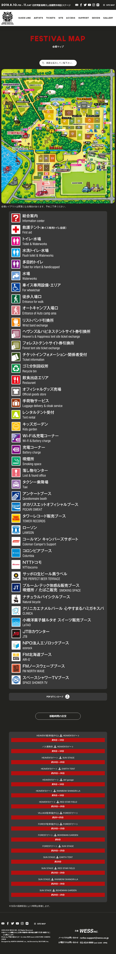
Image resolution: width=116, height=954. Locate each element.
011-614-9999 (93, 942)
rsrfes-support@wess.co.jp (94, 938)
